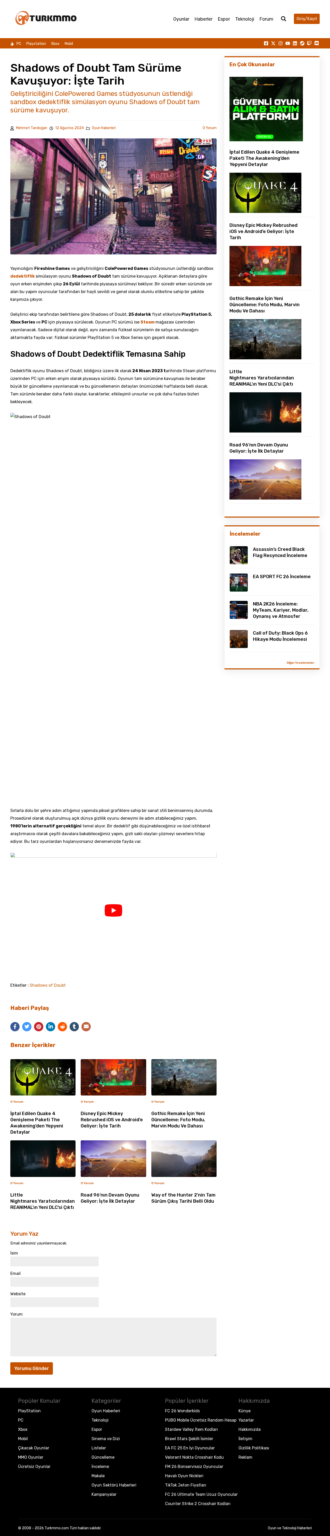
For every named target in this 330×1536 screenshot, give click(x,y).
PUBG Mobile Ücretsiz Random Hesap (200, 1420)
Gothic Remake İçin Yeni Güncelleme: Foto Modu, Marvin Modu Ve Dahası (178, 1120)
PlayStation (29, 1410)
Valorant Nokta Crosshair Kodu (194, 1457)
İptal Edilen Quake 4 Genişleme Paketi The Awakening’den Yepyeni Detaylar (264, 158)
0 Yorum (210, 128)
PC (18, 43)
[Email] (86, 1026)
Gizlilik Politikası (253, 1448)
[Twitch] (309, 43)
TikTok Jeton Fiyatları (185, 1485)
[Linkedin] (295, 43)
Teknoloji (244, 19)
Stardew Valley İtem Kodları (191, 1429)
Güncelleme (103, 1457)
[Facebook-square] (266, 43)
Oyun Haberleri (104, 128)
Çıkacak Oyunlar (33, 1448)
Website (18, 1294)
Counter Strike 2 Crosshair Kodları (197, 1503)
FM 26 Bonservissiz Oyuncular (194, 1466)
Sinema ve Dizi (106, 1438)
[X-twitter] (273, 43)
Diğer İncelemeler (300, 663)
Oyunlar (181, 19)
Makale (98, 1475)
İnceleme (100, 1466)
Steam (148, 322)
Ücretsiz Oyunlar (34, 1466)
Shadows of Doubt (48, 985)
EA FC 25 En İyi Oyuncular (190, 1448)
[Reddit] (62, 1026)
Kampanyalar (104, 1494)
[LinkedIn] (50, 1026)
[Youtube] (287, 43)
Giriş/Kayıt (306, 18)
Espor (224, 19)
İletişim (245, 1438)
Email (15, 1274)
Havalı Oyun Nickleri (184, 1475)
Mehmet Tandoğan (31, 128)
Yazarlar (246, 1420)
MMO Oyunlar (30, 1457)
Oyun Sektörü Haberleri (114, 1485)
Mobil (69, 43)
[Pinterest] (38, 1026)
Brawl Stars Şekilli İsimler (189, 1438)
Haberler (203, 19)
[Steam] (302, 43)
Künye (244, 1410)
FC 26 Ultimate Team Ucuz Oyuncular (201, 1494)
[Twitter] (26, 1026)
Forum (266, 19)
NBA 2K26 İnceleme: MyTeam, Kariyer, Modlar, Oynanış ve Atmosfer (281, 610)
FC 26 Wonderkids (182, 1410)
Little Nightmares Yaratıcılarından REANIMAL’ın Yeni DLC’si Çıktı (42, 1201)
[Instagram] (280, 43)
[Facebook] (15, 1026)
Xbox (55, 43)
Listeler (99, 1448)
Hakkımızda (249, 1429)
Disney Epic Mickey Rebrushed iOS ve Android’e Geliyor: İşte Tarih (112, 1120)
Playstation (36, 43)
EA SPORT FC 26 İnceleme (282, 576)
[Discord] (316, 43)
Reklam (245, 1457)
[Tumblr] (74, 1026)
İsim (14, 1253)
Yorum (16, 1314)
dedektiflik (23, 276)
